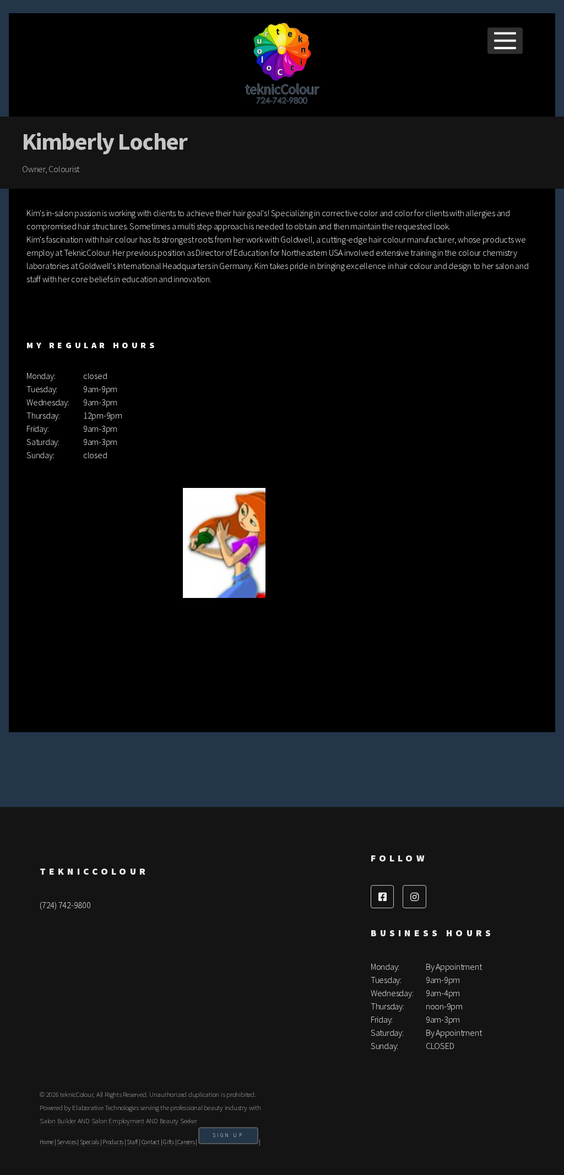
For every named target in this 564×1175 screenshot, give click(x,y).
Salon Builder (58, 1120)
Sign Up (228, 1135)
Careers (185, 1142)
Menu (505, 41)
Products (112, 1142)
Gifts (168, 1142)
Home (46, 1142)
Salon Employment (117, 1120)
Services (66, 1142)
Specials (89, 1142)
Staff (132, 1142)
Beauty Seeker (178, 1120)
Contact (151, 1142)
